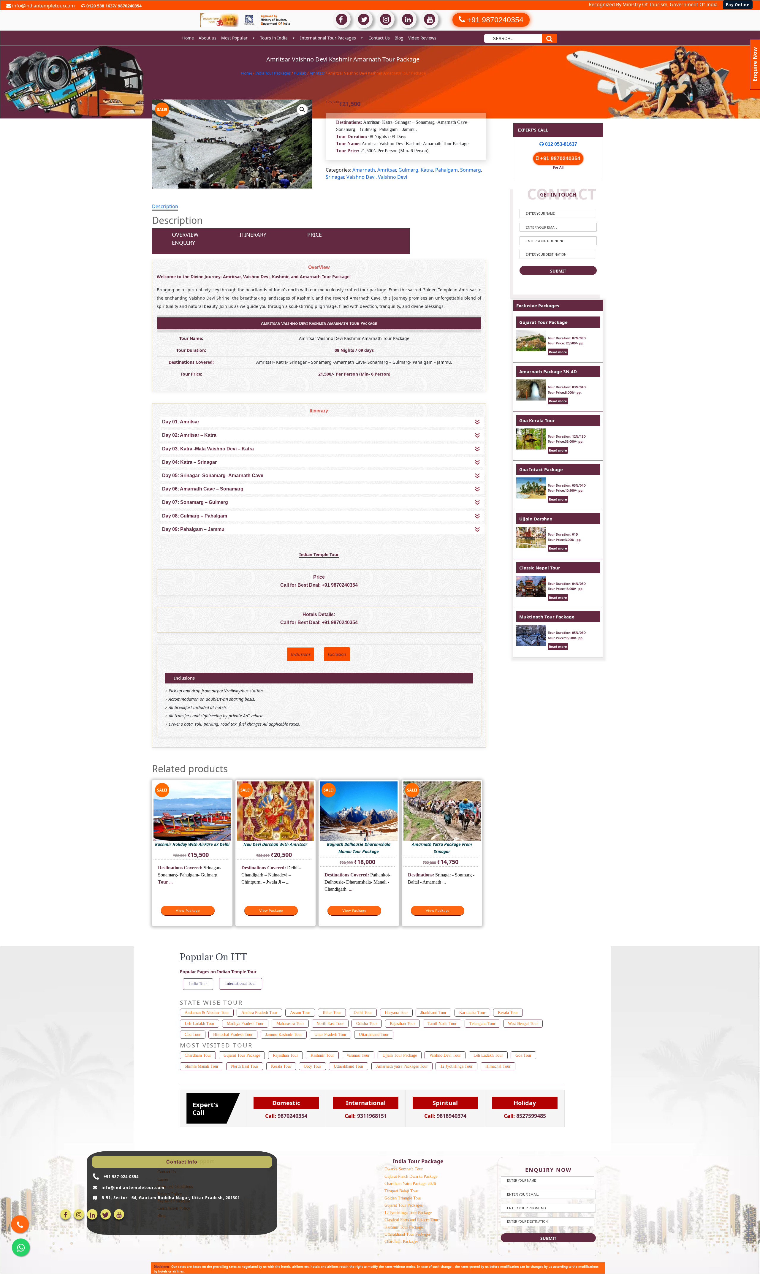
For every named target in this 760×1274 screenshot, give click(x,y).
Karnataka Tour (472, 1012)
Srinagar (335, 177)
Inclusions (301, 654)
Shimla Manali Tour (201, 1066)
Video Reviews (422, 38)
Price (314, 234)
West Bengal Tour (523, 1023)
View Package (188, 910)
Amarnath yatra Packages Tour (402, 1066)
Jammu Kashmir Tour (283, 1034)
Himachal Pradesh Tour (233, 1034)
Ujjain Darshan (535, 519)
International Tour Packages (328, 38)
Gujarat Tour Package (543, 322)
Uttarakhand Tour (374, 1034)
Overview (185, 234)
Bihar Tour (332, 1012)
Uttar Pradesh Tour (330, 1034)
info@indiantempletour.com (43, 5)
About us (207, 38)
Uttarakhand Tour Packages (407, 1234)
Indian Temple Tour (319, 554)
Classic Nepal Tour (539, 568)
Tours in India (274, 38)
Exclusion (337, 654)
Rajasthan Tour (402, 1023)
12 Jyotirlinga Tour (456, 1066)
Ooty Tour (312, 1066)
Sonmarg (470, 170)
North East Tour (330, 1023)
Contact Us (379, 38)
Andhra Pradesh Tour (259, 1012)
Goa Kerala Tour (537, 420)
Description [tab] (165, 206)
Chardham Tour (198, 1055)
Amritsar (317, 73)
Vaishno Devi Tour (445, 1055)
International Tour (240, 983)
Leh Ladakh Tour (488, 1055)
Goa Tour (193, 1034)
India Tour (198, 984)
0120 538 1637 (100, 6)
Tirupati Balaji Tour (401, 1191)
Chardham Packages (401, 1241)
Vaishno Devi (361, 177)
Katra (427, 170)
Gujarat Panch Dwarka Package (410, 1176)
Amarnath (363, 170)
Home (188, 38)
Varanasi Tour (358, 1055)
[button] (302, 109)
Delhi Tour (363, 1012)
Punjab (300, 73)
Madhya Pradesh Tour (245, 1023)
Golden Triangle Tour (402, 1198)
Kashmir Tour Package (403, 1227)
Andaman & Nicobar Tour (207, 1012)
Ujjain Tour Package (399, 1055)
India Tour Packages (273, 73)
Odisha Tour (366, 1023)
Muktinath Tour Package (546, 617)
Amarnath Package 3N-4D (548, 371)
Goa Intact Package (541, 469)
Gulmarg (408, 170)
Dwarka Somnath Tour (403, 1169)
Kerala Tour (508, 1012)
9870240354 (129, 6)
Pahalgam (446, 170)
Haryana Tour (396, 1012)
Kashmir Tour (322, 1055)
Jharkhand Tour (433, 1012)
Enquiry (183, 242)
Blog (399, 38)
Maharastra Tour (290, 1023)
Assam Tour (300, 1012)
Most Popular (234, 38)
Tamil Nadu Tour (442, 1023)
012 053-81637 (560, 144)
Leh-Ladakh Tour (199, 1023)
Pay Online (738, 4)
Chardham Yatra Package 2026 (410, 1183)
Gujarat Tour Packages (403, 1205)
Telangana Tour (482, 1023)
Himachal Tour (498, 1066)
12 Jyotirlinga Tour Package (408, 1212)
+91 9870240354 (340, 585)
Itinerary (253, 234)
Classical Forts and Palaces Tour (411, 1220)
